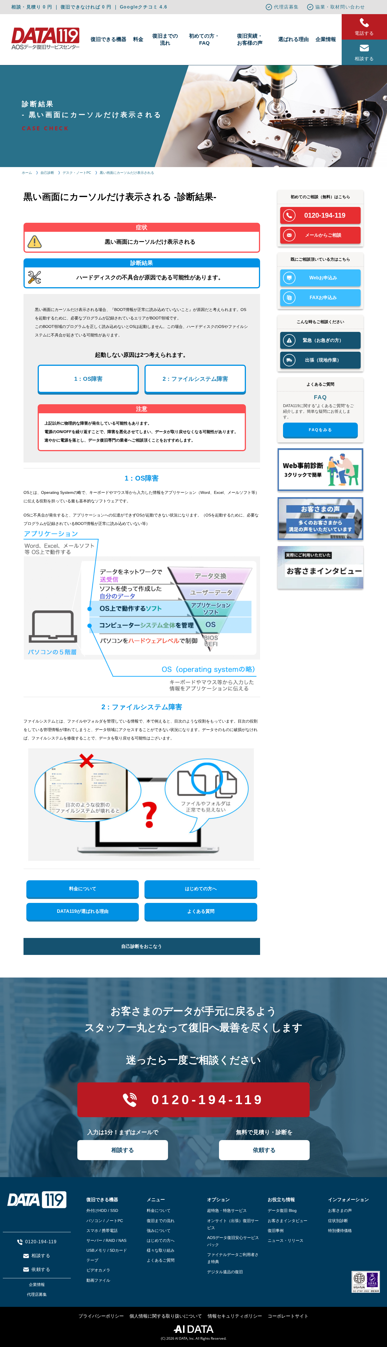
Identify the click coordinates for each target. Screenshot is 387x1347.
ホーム (27, 173)
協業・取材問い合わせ (340, 7)
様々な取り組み (161, 1250)
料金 (138, 39)
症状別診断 (338, 1220)
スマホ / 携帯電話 (102, 1230)
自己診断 (47, 173)
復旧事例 (276, 1230)
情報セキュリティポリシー (235, 1316)
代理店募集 (286, 7)
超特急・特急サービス (227, 1210)
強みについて (159, 1230)
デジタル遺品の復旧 (225, 1272)
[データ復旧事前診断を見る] (320, 469)
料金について (82, 888)
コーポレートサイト (288, 1316)
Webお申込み (323, 277)
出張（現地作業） (323, 360)
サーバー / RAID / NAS (106, 1240)
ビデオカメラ (98, 1270)
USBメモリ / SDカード (106, 1250)
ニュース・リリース (285, 1240)
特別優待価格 (340, 1230)
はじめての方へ (201, 888)
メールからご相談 (323, 235)
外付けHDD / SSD (102, 1210)
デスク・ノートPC (77, 173)
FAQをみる (320, 429)
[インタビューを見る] (320, 567)
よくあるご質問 (161, 1260)
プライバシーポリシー (101, 1316)
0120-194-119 (324, 215)
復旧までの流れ (165, 39)
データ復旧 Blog (282, 1210)
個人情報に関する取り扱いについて (165, 1316)
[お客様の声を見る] (320, 518)
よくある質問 (200, 911)
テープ (92, 1260)
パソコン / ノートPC (104, 1220)
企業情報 (326, 39)
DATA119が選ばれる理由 (83, 911)
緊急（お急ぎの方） (323, 340)
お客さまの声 (340, 1210)
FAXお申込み (323, 297)
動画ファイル (98, 1280)
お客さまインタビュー (287, 1220)
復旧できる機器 (108, 39)
